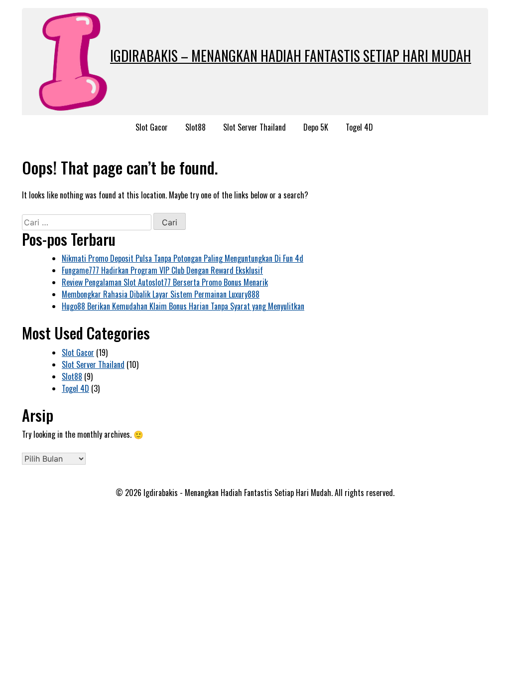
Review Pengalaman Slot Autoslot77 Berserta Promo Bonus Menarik (165, 282)
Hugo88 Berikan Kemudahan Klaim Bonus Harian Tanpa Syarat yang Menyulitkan (183, 306)
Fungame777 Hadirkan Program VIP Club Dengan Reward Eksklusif (162, 270)
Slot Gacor (151, 127)
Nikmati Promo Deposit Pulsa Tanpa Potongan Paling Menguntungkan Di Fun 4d (182, 258)
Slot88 (195, 127)
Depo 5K (315, 127)
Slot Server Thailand (254, 127)
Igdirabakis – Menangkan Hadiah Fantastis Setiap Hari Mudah (290, 55)
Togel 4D (359, 127)
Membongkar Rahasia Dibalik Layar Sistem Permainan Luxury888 (160, 294)
